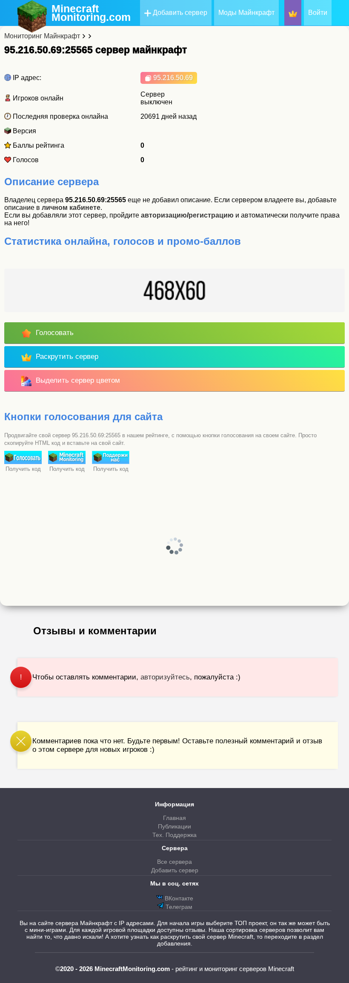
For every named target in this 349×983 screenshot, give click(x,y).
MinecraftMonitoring (91, 12)
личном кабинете (71, 207)
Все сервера (174, 861)
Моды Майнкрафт (246, 12)
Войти (317, 12)
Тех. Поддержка (174, 834)
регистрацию (211, 215)
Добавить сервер (179, 12)
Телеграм (178, 906)
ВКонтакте (178, 898)
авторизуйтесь (165, 677)
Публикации (174, 826)
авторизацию (164, 215)
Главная (174, 817)
